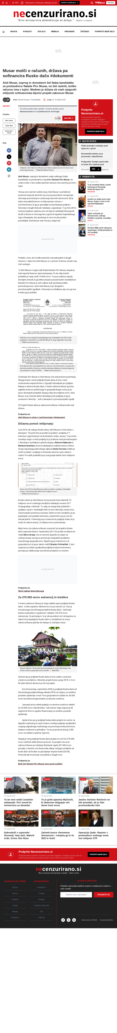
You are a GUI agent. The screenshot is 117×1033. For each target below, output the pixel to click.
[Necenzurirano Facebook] (3, 3)
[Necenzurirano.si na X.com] (6, 3)
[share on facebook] (9, 150)
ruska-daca (9, 126)
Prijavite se (103, 895)
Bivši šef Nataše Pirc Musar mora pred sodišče (40, 764)
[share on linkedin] (9, 169)
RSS (17, 3)
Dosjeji (41, 31)
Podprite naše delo (105, 31)
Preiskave (70, 31)
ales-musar (9, 120)
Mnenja (55, 31)
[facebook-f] (63, 920)
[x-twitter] (68, 920)
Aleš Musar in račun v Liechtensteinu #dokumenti (41, 417)
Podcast (27, 31)
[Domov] (3, 31)
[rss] (74, 920)
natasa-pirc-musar (9, 132)
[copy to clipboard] (9, 176)
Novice (13, 31)
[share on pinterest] (9, 163)
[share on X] (9, 156)
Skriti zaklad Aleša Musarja (31, 591)
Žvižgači (84, 31)
